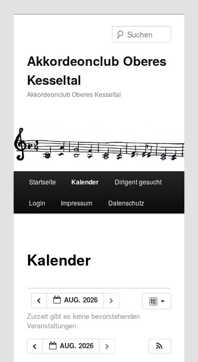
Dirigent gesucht (138, 181)
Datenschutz (126, 202)
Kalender (85, 182)
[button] (159, 346)
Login (37, 202)
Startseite (42, 181)
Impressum (76, 202)
